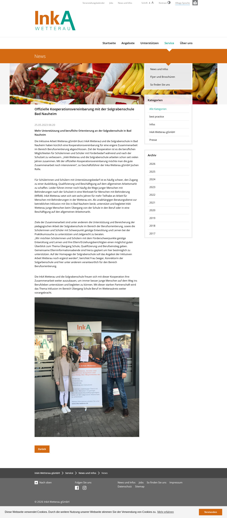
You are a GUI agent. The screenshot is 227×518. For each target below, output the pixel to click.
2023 (152, 187)
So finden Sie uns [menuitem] (160, 84)
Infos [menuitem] (152, 124)
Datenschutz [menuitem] (125, 486)
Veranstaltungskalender (94, 2)
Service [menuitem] (169, 43)
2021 (152, 202)
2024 (152, 179)
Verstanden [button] (210, 512)
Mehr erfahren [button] (165, 512)
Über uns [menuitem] (186, 43)
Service (69, 473)
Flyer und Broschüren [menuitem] (162, 77)
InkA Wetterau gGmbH (47, 473)
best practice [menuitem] (156, 116)
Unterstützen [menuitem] (149, 43)
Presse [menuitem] (153, 140)
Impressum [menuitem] (176, 482)
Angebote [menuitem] (128, 43)
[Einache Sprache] (195, 2)
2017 (152, 233)
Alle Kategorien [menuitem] (158, 109)
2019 (152, 218)
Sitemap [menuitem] (139, 486)
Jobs (111, 2)
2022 (152, 195)
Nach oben (45, 482)
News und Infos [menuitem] (159, 69)
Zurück (42, 449)
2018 (152, 225)
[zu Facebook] (77, 489)
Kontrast (163, 2)
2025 (152, 171)
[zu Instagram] (84, 489)
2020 (152, 210)
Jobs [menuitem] (141, 482)
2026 (152, 164)
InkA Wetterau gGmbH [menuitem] (162, 132)
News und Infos (125, 2)
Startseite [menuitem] (109, 43)
